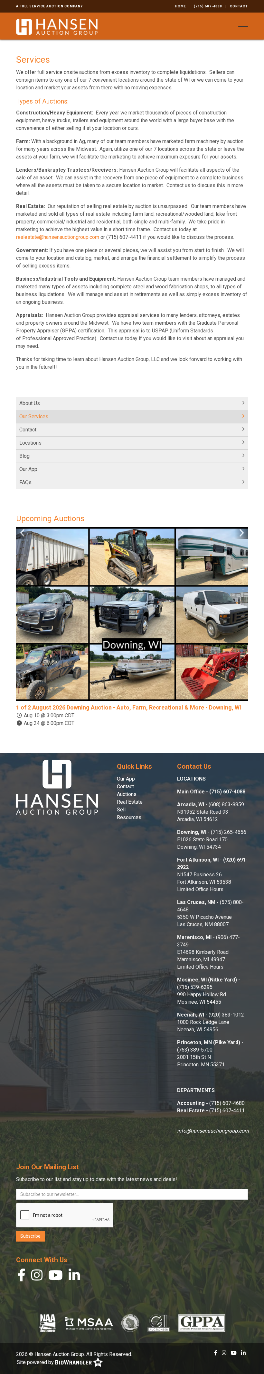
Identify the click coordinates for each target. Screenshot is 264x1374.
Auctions (127, 794)
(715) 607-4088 (208, 6)
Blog (24, 456)
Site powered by (36, 1362)
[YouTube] (55, 1276)
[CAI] (158, 1322)
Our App (28, 469)
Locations (30, 443)
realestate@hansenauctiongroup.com (57, 237)
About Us (29, 403)
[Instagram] (36, 1276)
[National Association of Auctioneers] (47, 1322)
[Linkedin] (74, 1276)
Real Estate (130, 802)
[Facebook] (21, 1276)
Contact (239, 6)
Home (180, 6)
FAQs (25, 482)
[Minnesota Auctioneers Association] (89, 1322)
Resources (129, 817)
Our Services (33, 416)
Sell (121, 810)
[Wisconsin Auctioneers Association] (130, 1322)
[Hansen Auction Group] (57, 26)
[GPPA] (201, 1322)
